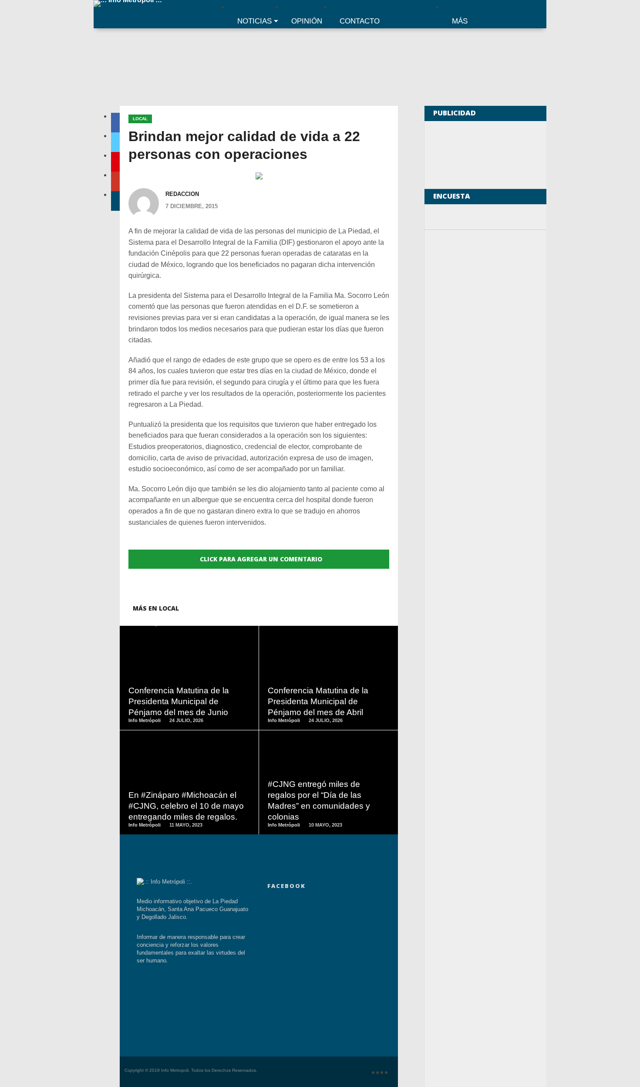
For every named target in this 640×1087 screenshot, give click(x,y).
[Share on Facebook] (171, 692)
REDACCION (182, 194)
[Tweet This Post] (189, 692)
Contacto (360, 21)
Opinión (306, 21)
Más (460, 21)
